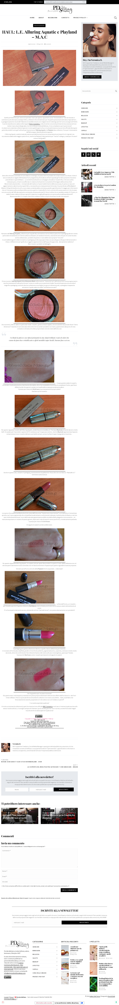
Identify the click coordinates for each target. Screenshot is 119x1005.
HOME (32, 17)
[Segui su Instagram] (88, 154)
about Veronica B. (92, 77)
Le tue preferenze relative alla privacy (67, 1003)
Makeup (84, 123)
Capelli (84, 130)
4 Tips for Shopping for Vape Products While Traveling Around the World (104, 199)
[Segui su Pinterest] (98, 154)
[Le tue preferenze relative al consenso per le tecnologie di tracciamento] (116, 1002)
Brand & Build (111, 996)
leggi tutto (29, 821)
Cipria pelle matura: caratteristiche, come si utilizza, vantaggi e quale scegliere (105, 951)
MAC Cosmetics (48, 706)
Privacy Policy (79, 17)
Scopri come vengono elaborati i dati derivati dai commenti (44, 898)
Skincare (84, 108)
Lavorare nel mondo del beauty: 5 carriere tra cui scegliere (62, 2)
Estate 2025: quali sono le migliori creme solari (76, 961)
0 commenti (48, 44)
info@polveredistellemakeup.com (15, 973)
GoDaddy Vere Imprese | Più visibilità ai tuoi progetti (16, 816)
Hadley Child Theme (95, 996)
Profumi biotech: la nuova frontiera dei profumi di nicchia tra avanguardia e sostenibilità (106, 982)
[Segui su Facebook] (83, 154)
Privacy (11, 997)
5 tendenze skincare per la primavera (75, 948)
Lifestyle (84, 127)
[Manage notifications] (3, 1002)
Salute (84, 119)
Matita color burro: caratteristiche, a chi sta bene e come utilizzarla (106, 966)
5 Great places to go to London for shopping (58, 816)
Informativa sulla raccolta (44, 1003)
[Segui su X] (93, 154)
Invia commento (69, 890)
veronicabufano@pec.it (10, 999)
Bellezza (84, 115)
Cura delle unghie (88, 134)
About (41, 17)
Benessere (85, 112)
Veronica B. (33, 44)
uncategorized (39, 25)
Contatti (65, 17)
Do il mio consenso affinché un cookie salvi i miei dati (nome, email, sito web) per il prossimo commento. (36, 886)
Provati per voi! (87, 138)
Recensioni (52, 17)
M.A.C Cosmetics (34, 124)
